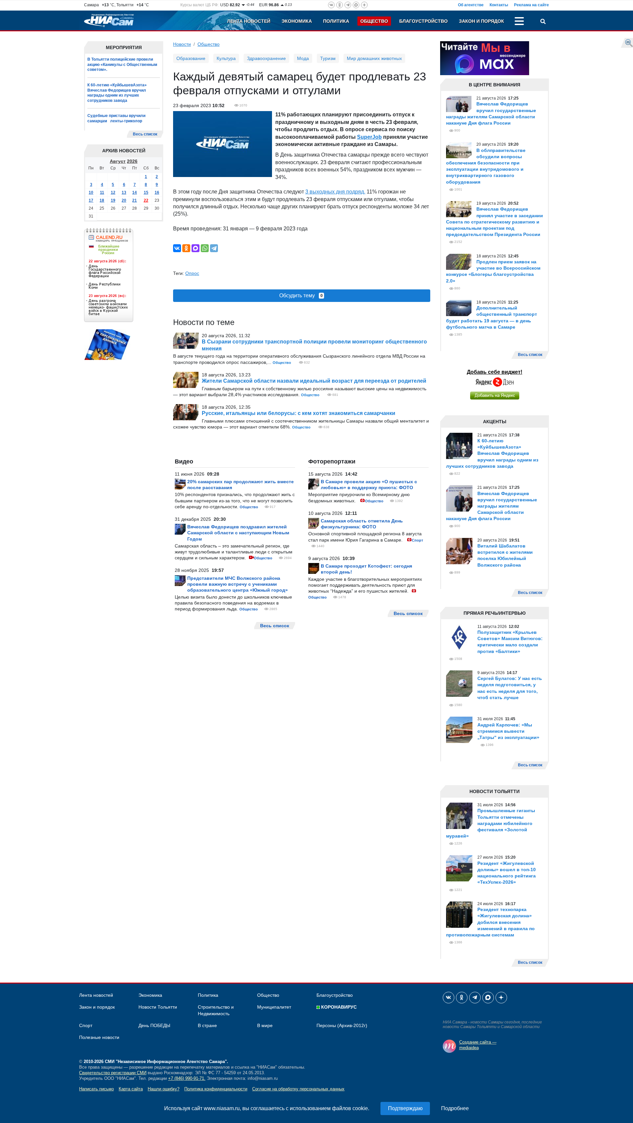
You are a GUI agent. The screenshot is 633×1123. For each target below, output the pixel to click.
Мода (303, 58)
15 (146, 192)
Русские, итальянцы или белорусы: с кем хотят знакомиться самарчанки (298, 413)
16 (157, 192)
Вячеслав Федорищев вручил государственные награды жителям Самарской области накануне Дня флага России (491, 506)
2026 (132, 160)
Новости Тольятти (157, 1007)
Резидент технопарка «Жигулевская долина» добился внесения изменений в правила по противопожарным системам (490, 922)
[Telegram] (214, 248)
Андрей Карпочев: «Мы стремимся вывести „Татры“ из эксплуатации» (508, 731)
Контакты (499, 5)
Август (118, 160)
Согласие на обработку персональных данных (298, 1088)
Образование (190, 58)
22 (146, 200)
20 (124, 200)
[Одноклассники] (186, 248)
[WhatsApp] (205, 248)
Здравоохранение (266, 58)
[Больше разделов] (519, 22)
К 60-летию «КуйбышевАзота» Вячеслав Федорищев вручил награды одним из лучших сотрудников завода (117, 93)
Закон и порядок (481, 21)
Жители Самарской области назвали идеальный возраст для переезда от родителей (314, 381)
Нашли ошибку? (163, 1088)
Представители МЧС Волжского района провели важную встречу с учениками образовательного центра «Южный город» (237, 584)
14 (134, 192)
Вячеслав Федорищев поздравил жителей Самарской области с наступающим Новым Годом (238, 532)
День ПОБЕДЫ (154, 1025)
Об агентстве (471, 5)
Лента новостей (248, 21)
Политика (336, 21)
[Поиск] (543, 22)
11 (102, 192)
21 (134, 200)
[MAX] (195, 248)
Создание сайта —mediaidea (478, 1045)
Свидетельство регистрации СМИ (112, 1072)
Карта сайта (131, 1088)
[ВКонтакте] (177, 248)
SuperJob (369, 137)
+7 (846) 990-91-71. (186, 1078)
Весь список (145, 134)
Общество (374, 21)
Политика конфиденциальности (215, 1088)
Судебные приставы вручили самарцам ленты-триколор (116, 118)
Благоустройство (423, 21)
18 (102, 200)
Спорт (417, 540)
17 (91, 200)
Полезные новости (99, 1037)
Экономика (297, 21)
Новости (182, 44)
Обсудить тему (301, 295)
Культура (226, 58)
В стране (207, 1025)
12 (113, 192)
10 (91, 192)
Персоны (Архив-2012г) (341, 1025)
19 (113, 200)
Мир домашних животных (374, 58)
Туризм (328, 58)
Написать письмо (96, 1088)
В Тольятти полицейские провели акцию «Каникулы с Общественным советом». (122, 64)
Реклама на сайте (531, 5)
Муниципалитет (274, 1007)
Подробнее (455, 1108)
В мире (265, 1025)
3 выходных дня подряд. (335, 191)
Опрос (192, 273)
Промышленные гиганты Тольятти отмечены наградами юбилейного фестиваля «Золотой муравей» (490, 823)
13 (124, 192)
